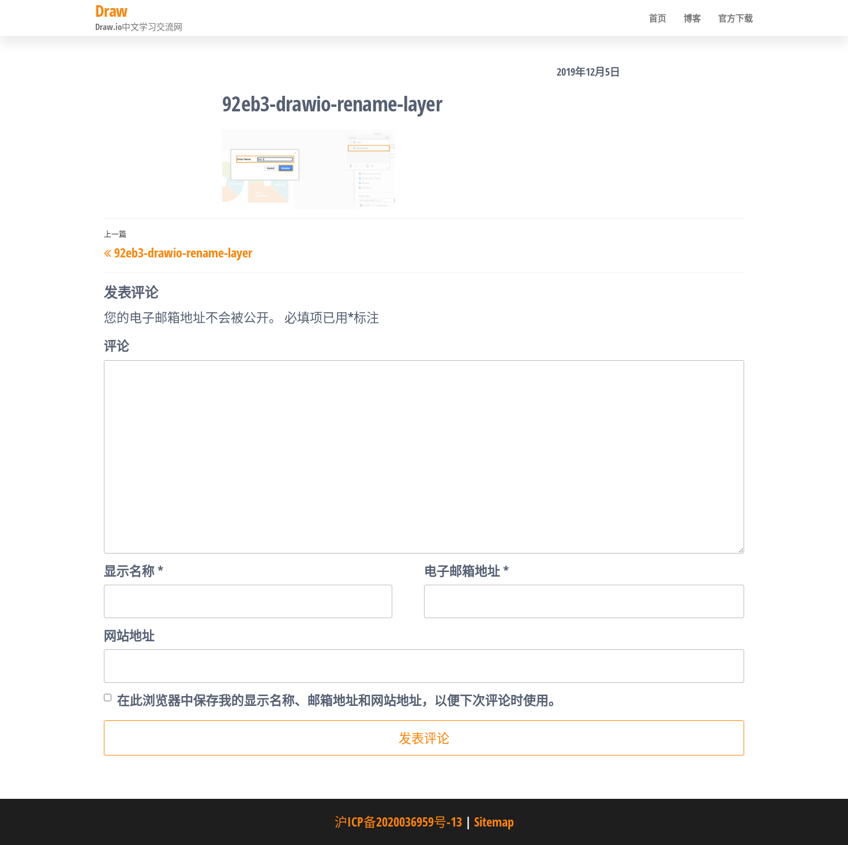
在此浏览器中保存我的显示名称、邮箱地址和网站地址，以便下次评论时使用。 (339, 699)
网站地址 (129, 635)
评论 (116, 345)
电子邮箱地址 (466, 570)
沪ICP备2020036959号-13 (398, 821)
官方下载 (735, 18)
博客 (692, 18)
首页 (657, 18)
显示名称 (133, 570)
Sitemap (494, 821)
